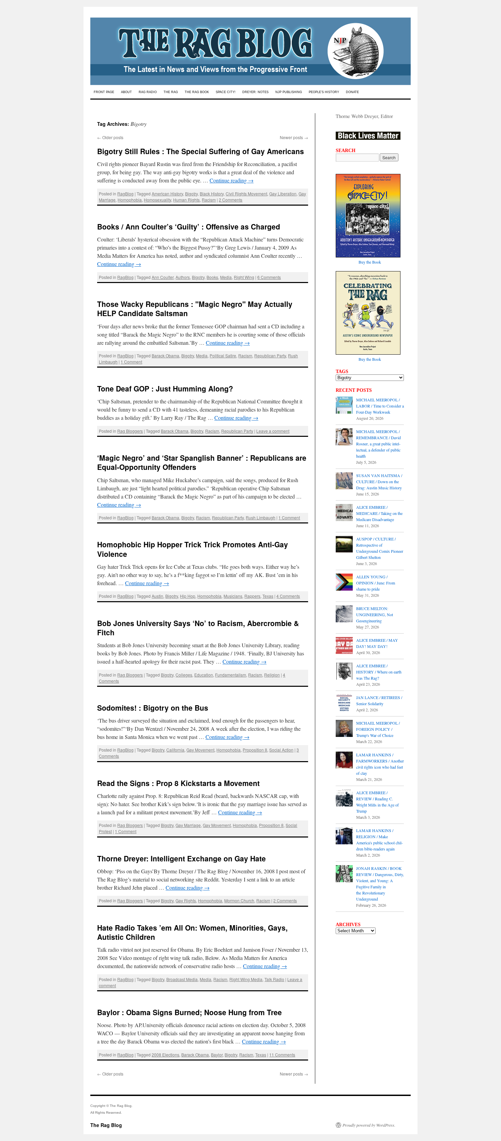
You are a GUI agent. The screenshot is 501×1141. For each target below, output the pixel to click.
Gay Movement (200, 750)
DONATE (352, 92)
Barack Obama (165, 355)
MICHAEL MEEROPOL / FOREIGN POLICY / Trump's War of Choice (378, 729)
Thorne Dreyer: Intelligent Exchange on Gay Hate (181, 858)
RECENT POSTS (354, 390)
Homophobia (130, 200)
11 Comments (282, 1054)
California (175, 750)
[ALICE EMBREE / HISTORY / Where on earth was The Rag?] (344, 672)
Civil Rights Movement (246, 193)
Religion (272, 675)
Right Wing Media (245, 979)
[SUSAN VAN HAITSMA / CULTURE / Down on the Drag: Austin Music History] (344, 481)
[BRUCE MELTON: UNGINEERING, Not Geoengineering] (344, 614)
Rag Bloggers (130, 431)
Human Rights (186, 200)
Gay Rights (186, 900)
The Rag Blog (106, 1125)
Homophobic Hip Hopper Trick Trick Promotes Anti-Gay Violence (192, 549)
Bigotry (191, 193)
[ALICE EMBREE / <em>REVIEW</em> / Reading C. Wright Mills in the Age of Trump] (344, 798)
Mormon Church (239, 900)
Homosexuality (157, 200)
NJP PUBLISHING (288, 92)
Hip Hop (187, 596)
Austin (157, 596)
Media (226, 277)
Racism (209, 200)
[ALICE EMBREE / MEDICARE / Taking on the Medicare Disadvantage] (344, 513)
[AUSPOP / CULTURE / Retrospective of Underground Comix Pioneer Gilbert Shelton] (344, 545)
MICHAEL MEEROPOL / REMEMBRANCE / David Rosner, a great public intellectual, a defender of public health (378, 444)
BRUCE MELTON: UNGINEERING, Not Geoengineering (374, 614)
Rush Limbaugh (260, 517)
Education (203, 675)
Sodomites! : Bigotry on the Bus (152, 707)
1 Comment (131, 362)
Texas (267, 596)
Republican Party (270, 355)
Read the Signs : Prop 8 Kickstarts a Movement (178, 783)
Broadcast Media (182, 979)
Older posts (110, 137)
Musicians (233, 596)
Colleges (184, 675)
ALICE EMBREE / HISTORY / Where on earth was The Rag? (378, 672)
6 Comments (269, 277)
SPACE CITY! (226, 92)
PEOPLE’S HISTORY (324, 92)
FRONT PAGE (104, 92)
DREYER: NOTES (255, 92)
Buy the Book (370, 262)
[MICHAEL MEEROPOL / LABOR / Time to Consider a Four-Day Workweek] (344, 406)
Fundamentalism (230, 675)
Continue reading (232, 180)
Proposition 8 (255, 750)
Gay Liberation (283, 193)
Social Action (281, 750)
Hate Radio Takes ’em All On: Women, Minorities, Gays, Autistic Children (192, 932)
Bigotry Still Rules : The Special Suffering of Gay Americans (200, 151)
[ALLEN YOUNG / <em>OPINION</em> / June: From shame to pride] (344, 583)
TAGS (342, 371)
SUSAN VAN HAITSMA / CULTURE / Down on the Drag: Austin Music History (379, 481)
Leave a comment (272, 431)
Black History (212, 193)
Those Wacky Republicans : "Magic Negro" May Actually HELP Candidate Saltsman (194, 308)
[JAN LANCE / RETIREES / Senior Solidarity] (344, 703)
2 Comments (230, 200)
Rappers (252, 596)
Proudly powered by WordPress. (369, 1125)
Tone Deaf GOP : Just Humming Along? (165, 388)
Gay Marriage (188, 825)
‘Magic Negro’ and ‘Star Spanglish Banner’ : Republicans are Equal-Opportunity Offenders (201, 462)
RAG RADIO (148, 92)
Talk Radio (274, 979)
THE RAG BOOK (197, 92)
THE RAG (171, 92)
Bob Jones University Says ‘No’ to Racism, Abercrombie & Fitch (198, 627)
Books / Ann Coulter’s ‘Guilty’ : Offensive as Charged (188, 226)
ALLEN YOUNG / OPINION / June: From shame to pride (375, 583)
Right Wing (244, 277)
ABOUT (126, 92)
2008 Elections (165, 1054)
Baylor (217, 1054)
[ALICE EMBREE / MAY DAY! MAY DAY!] (344, 646)
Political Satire (223, 355)
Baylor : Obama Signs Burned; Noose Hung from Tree (189, 1012)
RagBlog (125, 193)
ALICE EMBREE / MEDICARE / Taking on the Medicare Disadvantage (379, 513)
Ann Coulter (162, 277)
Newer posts (294, 137)
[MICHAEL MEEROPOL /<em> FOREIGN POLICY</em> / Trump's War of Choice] (344, 729)
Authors (183, 277)
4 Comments (288, 596)
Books (212, 277)
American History (167, 193)
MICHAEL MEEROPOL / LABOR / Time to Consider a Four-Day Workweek (380, 406)
